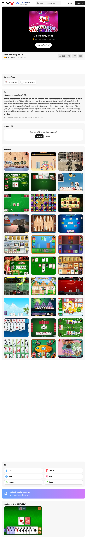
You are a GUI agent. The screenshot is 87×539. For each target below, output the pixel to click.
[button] (7, 114)
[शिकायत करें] (74, 56)
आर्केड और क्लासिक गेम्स (14, 118)
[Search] (38, 3)
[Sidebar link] (3, 3)
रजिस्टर (39, 136)
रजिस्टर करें (80, 3)
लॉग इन (48, 136)
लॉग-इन (70, 3)
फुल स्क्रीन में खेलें (43, 45)
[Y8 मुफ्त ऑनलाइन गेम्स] (10, 3)
